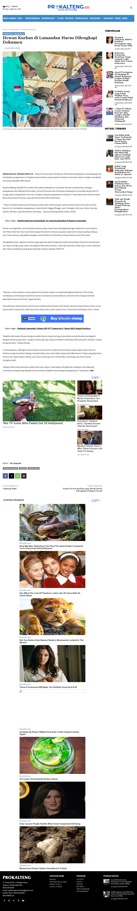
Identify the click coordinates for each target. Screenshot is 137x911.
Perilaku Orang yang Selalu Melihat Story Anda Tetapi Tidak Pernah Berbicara (124, 95)
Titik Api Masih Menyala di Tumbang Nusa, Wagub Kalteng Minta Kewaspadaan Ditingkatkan (122, 205)
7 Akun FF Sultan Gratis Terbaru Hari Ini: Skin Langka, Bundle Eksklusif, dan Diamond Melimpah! (123, 115)
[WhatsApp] (17, 476)
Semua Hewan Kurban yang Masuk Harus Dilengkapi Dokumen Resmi (82, 490)
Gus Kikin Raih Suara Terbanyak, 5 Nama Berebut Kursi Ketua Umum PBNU (123, 139)
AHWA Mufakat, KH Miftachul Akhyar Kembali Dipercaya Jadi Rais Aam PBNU (123, 155)
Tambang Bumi (9, 489)
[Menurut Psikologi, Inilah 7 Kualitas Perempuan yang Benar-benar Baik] (109, 40)
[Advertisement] (52, 151)
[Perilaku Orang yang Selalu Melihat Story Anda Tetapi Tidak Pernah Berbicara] (109, 94)
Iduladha (23, 468)
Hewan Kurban (33, 468)
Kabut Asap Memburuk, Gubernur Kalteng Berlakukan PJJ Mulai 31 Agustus (123, 170)
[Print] (23, 476)
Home (5, 29)
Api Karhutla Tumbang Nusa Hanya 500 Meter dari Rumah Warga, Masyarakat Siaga (123, 187)
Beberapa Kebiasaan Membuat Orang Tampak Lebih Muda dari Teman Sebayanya (123, 58)
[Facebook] (5, 476)
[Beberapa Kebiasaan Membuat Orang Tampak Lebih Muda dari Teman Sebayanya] (109, 55)
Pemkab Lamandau (28, 29)
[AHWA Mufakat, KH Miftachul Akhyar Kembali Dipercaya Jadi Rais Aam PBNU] (109, 153)
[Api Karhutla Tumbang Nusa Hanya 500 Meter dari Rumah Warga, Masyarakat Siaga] (109, 184)
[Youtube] (23, 900)
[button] (131, 7)
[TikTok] (13, 900)
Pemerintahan (14, 29)
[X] (11, 476)
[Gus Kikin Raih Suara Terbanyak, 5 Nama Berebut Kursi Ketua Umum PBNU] (109, 137)
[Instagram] (9, 900)
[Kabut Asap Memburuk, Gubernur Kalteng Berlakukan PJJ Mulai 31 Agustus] (109, 168)
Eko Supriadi (15, 463)
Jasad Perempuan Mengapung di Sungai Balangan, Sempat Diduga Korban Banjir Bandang (123, 77)
